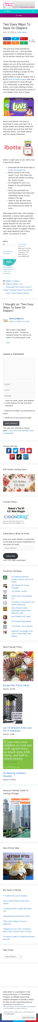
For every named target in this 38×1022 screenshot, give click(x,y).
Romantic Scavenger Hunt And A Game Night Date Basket (22, 633)
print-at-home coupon (17, 79)
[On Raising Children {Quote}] (19, 754)
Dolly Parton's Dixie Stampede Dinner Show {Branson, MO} (21, 610)
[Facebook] (9, 450)
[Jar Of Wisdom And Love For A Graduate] (19, 709)
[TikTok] (19, 457)
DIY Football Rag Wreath (21, 621)
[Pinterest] (12, 457)
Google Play (21, 170)
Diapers (9, 284)
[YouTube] (29, 450)
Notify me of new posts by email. (18, 418)
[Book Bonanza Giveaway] (9, 247)
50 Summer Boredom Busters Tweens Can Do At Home (22, 579)
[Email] (26, 457)
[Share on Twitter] (15, 38)
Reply (8, 343)
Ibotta (15, 284)
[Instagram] (22, 450)
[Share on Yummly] (7, 43)
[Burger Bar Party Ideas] (19, 666)
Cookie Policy (10, 1013)
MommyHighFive (16, 319)
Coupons (16, 281)
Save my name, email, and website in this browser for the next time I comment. (19, 403)
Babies (8, 281)
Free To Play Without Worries (17, 293)
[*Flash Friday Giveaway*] (25, 250)
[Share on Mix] (15, 43)
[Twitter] (15, 450)
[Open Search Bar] (33, 11)
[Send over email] (24, 43)
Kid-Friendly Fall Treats (21, 616)
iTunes (11, 170)
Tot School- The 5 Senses (22, 626)
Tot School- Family (19, 591)
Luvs (21, 284)
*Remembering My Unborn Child (16, 916)
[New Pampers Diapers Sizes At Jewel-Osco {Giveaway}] (9, 262)
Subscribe (10, 556)
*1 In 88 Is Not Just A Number (15, 896)
